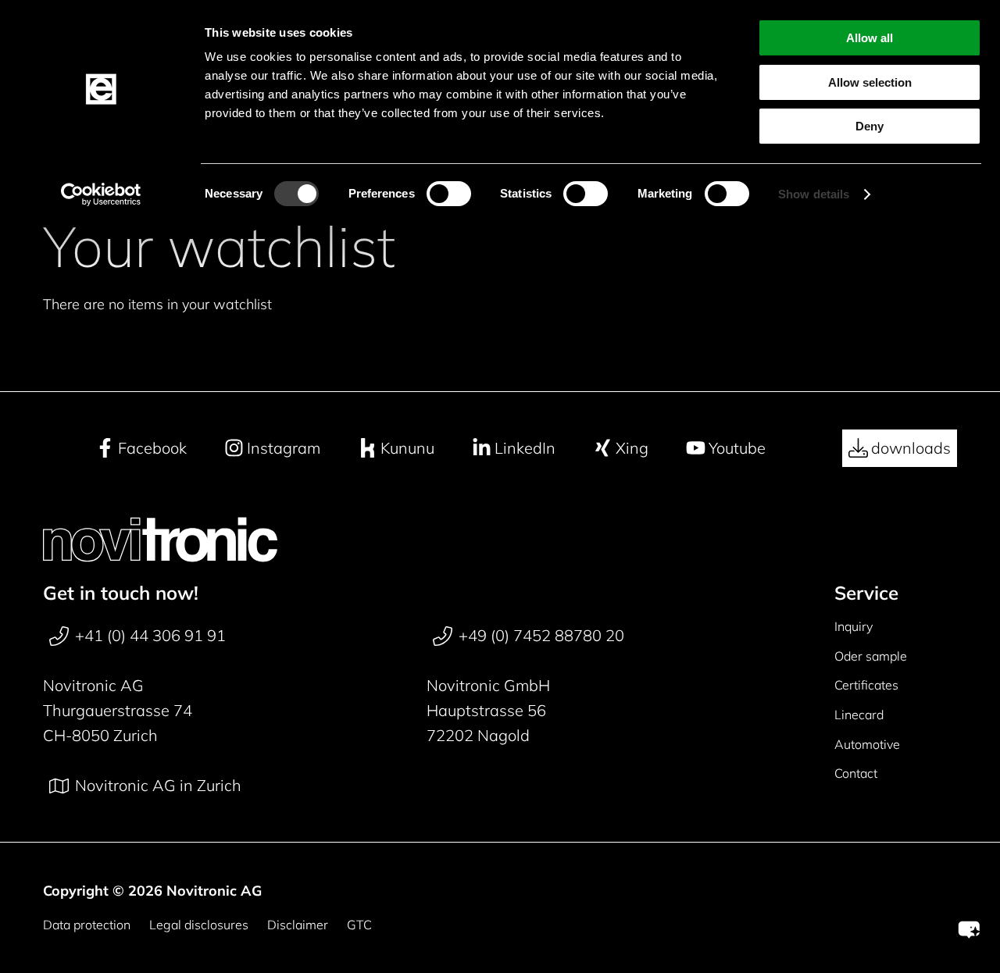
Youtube (737, 448)
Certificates (866, 685)
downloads (911, 448)
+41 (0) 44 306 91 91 (150, 635)
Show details (813, 194)
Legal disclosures (198, 924)
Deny (869, 126)
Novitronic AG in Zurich (158, 785)
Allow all (869, 38)
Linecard (859, 714)
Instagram (283, 448)
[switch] (449, 193)
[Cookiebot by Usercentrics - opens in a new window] (101, 194)
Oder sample (870, 656)
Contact (855, 773)
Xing (632, 448)
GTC (359, 924)
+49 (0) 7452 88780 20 (541, 635)
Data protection (86, 924)
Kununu (407, 448)
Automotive (867, 744)
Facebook (152, 448)
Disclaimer (297, 924)
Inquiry (853, 626)
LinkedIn (525, 448)
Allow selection (870, 82)
